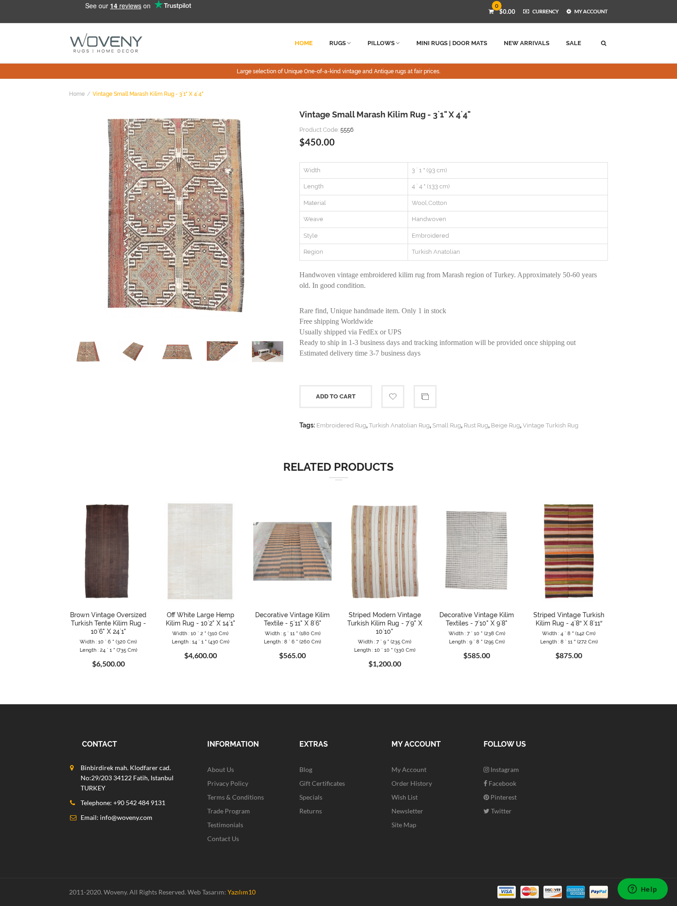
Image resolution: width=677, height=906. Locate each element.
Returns (310, 811)
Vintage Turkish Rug (550, 425)
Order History (411, 783)
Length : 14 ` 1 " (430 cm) (200, 642)
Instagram (504, 769)
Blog (305, 769)
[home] (106, 43)
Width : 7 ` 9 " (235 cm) (384, 642)
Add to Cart (336, 396)
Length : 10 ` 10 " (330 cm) (384, 650)
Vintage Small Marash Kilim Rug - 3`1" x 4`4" (148, 94)
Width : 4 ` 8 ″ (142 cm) (568, 634)
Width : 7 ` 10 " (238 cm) (477, 634)
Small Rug (446, 425)
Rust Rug (476, 425)
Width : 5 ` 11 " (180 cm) (293, 634)
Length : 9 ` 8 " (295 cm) (477, 642)
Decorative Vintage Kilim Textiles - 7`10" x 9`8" (476, 619)
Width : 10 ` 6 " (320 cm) (108, 642)
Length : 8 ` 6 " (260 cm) (292, 642)
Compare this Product (425, 396)
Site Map (403, 825)
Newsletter (407, 811)
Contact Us (223, 838)
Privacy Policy (227, 783)
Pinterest (503, 797)
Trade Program (228, 811)
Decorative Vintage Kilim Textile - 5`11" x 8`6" (292, 619)
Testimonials (225, 825)
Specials (310, 797)
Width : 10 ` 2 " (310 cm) (200, 634)
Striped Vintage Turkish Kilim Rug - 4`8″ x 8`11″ (568, 619)
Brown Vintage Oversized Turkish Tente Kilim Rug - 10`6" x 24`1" (108, 623)
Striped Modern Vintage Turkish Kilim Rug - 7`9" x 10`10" (384, 623)
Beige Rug (505, 425)
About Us (220, 769)
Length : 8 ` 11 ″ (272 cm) (569, 642)
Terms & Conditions (235, 797)
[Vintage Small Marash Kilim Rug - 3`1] (177, 214)
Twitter (501, 811)
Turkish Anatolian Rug (399, 425)
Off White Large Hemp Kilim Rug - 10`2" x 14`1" (200, 619)
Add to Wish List (392, 396)
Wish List (404, 797)
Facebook (501, 783)
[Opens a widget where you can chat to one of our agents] (642, 889)
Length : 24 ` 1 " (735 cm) (108, 650)
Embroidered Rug (341, 425)
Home (77, 94)
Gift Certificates (322, 783)
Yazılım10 (242, 892)
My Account (408, 769)
